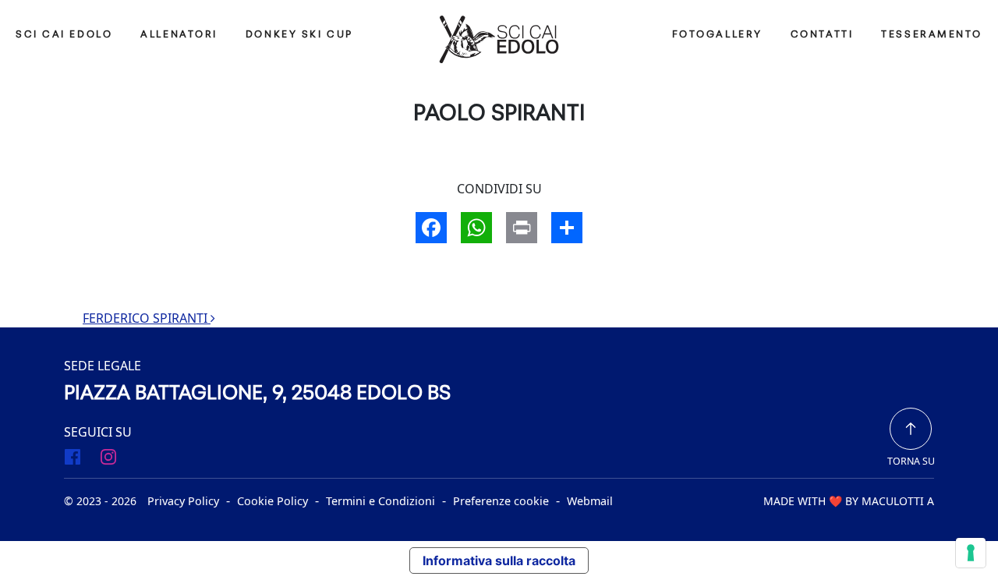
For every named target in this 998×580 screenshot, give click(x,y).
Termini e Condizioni (380, 500)
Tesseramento (931, 35)
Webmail (590, 500)
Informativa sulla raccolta (499, 560)
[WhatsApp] (476, 229)
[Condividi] (566, 229)
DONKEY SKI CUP (299, 35)
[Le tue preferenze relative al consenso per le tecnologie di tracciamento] (971, 553)
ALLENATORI (179, 35)
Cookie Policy (272, 500)
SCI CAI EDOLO (64, 35)
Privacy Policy (183, 500)
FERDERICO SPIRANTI (147, 318)
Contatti (822, 35)
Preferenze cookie (501, 500)
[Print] (521, 229)
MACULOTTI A (898, 500)
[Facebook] (431, 229)
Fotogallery (717, 35)
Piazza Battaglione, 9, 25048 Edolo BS (257, 394)
